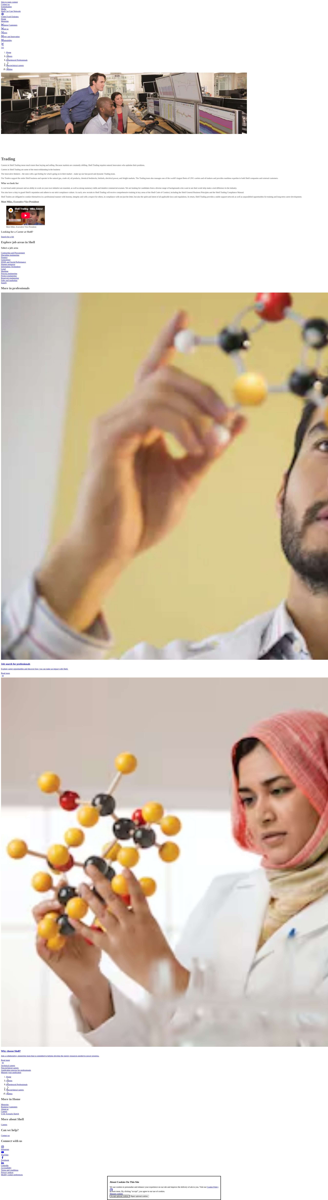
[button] (164, 22)
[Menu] (164, 47)
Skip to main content (9, 2)
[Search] (164, 44)
